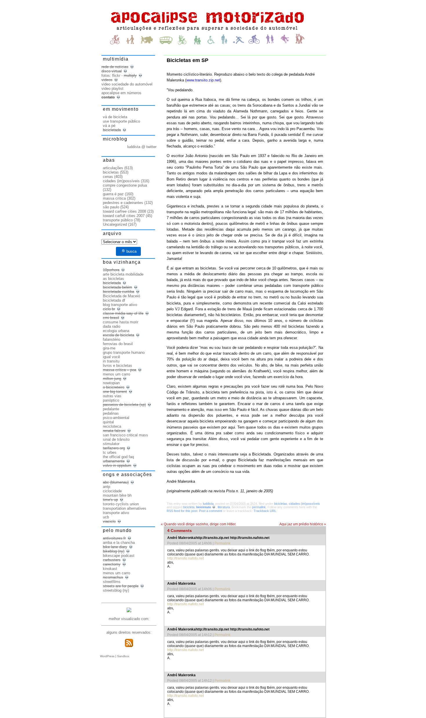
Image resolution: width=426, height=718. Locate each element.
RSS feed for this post (182, 511)
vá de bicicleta (115, 117)
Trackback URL (265, 511)
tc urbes (109, 452)
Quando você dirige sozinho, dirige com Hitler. (198, 524)
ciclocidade (112, 491)
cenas (108, 176)
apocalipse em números (121, 93)
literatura (224, 507)
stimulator (111, 444)
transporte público (118, 220)
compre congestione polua (125, 185)
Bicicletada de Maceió (121, 296)
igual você (111, 357)
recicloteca (112, 426)
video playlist (112, 88)
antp (106, 486)
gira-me (109, 348)
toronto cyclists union (121, 504)
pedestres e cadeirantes (123, 203)
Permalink (222, 543)
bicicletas (280, 503)
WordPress (107, 656)
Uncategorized (115, 224)
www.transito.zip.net (203, 80)
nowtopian (111, 383)
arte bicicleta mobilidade (123, 274)
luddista (208, 503)
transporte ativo (116, 513)
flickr (116, 75)
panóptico (111, 400)
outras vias (112, 396)
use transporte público (121, 121)
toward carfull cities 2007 (124, 216)
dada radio (111, 326)
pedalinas (111, 413)
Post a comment (210, 511)
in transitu (111, 361)
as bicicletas (113, 278)
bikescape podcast (118, 555)
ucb (106, 517)
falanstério (111, 339)
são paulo (111, 207)
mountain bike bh (117, 495)
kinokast (110, 568)
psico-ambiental (116, 418)
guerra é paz (113, 194)
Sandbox (123, 656)
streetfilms (112, 581)
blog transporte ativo (120, 304)
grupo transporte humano (124, 352)
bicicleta (188, 507)
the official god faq (118, 457)
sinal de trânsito (116, 439)
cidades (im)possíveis (304, 503)
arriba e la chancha (119, 542)
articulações (113, 168)
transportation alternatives (124, 508)
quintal (108, 422)
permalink (259, 507)
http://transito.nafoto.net (185, 558)
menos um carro (116, 374)
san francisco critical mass (125, 435)
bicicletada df (114, 300)
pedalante (111, 409)
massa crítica (114, 198)
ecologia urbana (116, 331)
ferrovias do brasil (118, 344)
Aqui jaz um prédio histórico (302, 524)
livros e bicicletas (117, 365)
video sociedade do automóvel (126, 84)
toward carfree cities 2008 (124, 211)
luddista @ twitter (141, 147)
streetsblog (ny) (116, 590)
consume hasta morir (120, 322)
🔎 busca (128, 251)
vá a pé (109, 125)
